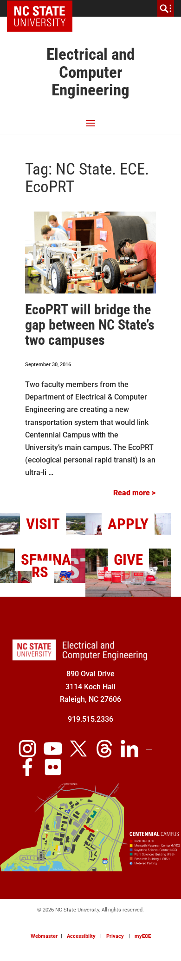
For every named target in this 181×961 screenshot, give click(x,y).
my (143, 936)
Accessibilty (81, 936)
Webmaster (44, 936)
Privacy (115, 936)
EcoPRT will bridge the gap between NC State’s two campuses (90, 324)
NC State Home (43, 8)
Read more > (134, 492)
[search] (165, 8)
